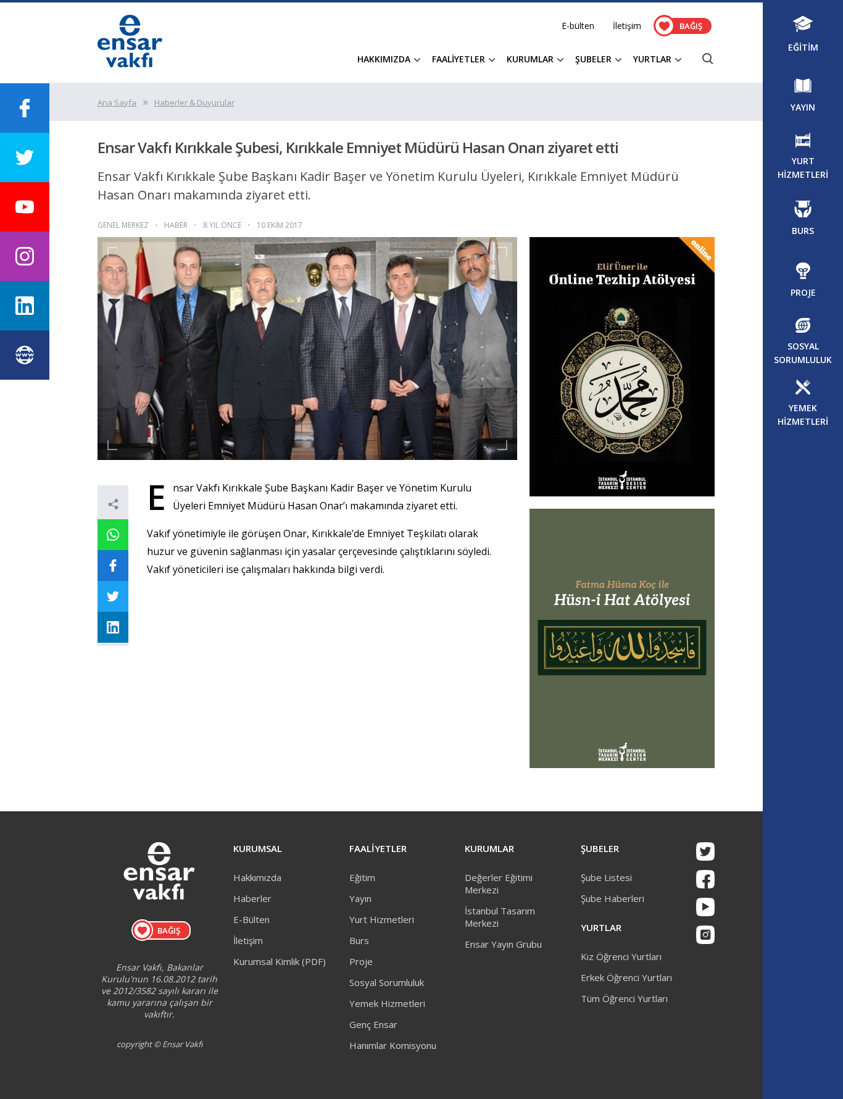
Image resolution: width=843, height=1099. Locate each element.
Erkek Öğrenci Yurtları (626, 977)
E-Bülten (251, 919)
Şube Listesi (606, 877)
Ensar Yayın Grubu (503, 944)
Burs (359, 940)
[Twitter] (705, 851)
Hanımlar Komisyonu (392, 1045)
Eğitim (362, 877)
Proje (361, 961)
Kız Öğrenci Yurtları (621, 956)
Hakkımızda (257, 877)
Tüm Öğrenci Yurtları (624, 998)
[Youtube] (705, 907)
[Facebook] (705, 879)
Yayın (360, 898)
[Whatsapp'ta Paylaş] (113, 534)
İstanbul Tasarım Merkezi (500, 917)
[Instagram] (705, 935)
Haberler (252, 898)
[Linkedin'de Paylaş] (113, 627)
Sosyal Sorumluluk (386, 982)
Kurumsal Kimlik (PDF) (279, 961)
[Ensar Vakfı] (130, 63)
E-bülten (578, 25)
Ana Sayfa (117, 102)
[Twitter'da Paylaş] (113, 596)
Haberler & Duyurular (194, 102)
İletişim (627, 25)
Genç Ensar (373, 1024)
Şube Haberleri (612, 898)
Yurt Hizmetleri (381, 919)
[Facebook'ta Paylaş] (113, 565)
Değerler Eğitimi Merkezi (499, 883)
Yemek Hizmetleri (387, 1003)
